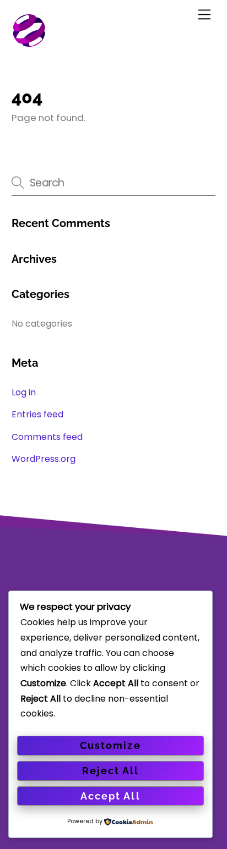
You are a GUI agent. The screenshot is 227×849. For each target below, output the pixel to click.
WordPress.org (43, 459)
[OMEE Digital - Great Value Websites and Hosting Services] (74, 43)
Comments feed (47, 437)
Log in (24, 392)
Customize (110, 745)
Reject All (110, 770)
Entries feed (37, 414)
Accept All (110, 796)
